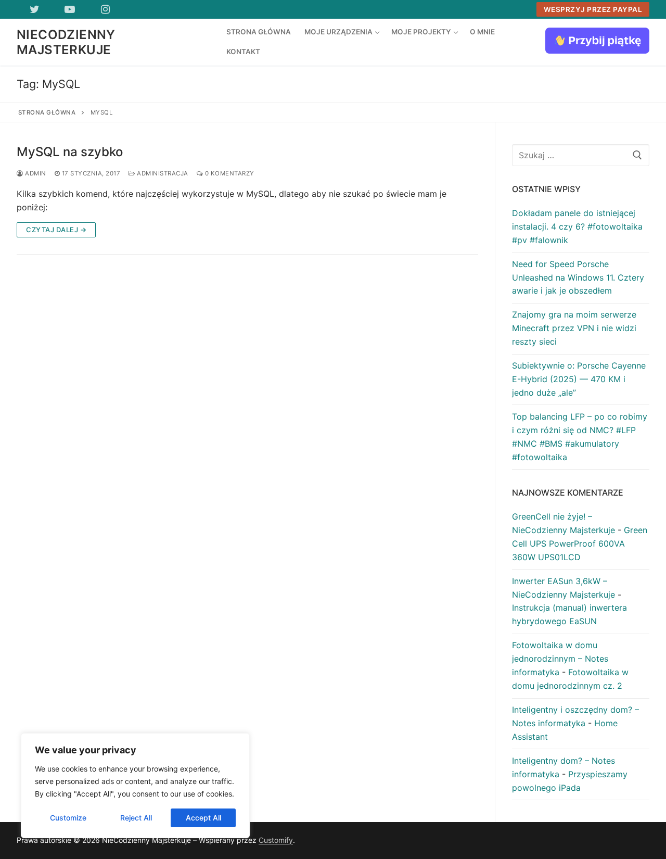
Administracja (161, 173)
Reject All (136, 817)
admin (34, 173)
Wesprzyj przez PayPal (593, 9)
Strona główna (47, 112)
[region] (135, 785)
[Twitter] (34, 9)
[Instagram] (105, 9)
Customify (276, 840)
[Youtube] (69, 9)
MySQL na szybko (70, 151)
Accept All (203, 817)
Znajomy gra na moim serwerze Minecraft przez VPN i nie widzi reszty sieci (574, 328)
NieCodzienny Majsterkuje (66, 42)
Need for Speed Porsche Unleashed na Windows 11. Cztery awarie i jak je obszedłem (578, 277)
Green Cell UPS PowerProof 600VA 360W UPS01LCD (579, 543)
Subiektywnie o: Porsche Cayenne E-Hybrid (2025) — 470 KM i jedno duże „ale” (579, 379)
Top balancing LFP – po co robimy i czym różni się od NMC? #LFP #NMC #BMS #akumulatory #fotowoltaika (579, 436)
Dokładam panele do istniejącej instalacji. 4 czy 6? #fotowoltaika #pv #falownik (577, 226)
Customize (68, 817)
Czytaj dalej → (56, 229)
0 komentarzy (228, 173)
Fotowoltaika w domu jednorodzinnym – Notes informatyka (560, 658)
